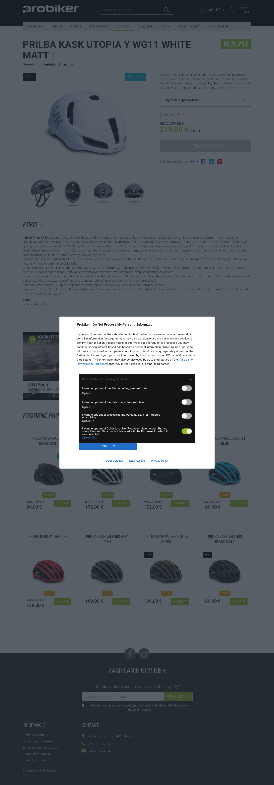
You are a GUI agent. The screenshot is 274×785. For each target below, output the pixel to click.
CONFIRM (108, 446)
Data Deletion (114, 460)
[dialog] (137, 392)
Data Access (137, 460)
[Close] (206, 325)
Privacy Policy (159, 460)
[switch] (187, 388)
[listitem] (137, 379)
